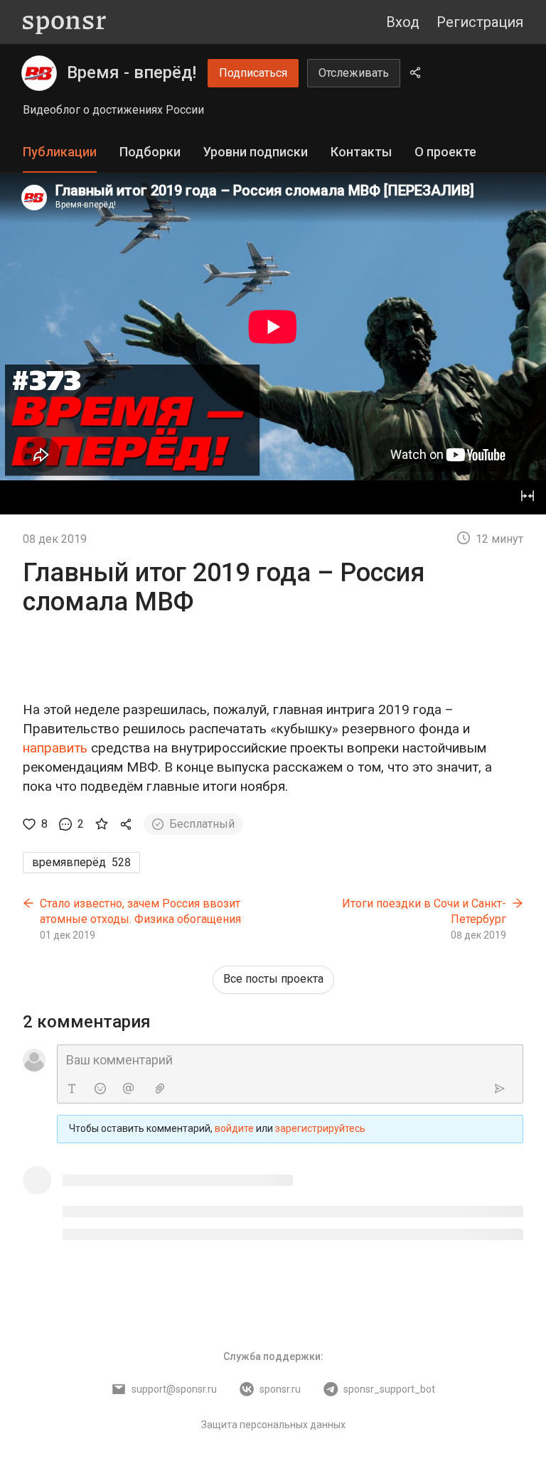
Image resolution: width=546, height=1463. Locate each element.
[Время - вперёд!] (39, 73)
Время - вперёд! (131, 72)
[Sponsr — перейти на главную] (64, 22)
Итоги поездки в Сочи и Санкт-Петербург (424, 911)
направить (55, 748)
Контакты (361, 151)
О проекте (445, 151)
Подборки (150, 151)
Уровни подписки (255, 151)
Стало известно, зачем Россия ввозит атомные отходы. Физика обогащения (140, 911)
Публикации (60, 151)
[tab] (60, 152)
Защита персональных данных (273, 1424)
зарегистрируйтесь (320, 1128)
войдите (234, 1128)
